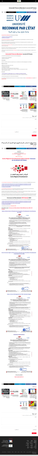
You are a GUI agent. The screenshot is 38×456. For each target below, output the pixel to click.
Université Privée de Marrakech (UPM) (7, 39)
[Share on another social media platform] (5, 12)
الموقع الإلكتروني (34, 131)
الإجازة (2, 393)
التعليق (35, 119)
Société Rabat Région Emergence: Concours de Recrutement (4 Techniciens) (23, 98)
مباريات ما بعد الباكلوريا (31, 447)
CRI (17, 191)
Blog (29, 393)
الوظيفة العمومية (32, 440)
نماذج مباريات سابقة (27, 445)
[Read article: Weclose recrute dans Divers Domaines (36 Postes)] (14, 94)
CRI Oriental (25, 198)
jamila (33, 9)
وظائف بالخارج (28, 447)
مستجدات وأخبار (28, 440)
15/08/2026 (35, 101)
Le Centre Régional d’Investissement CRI (7, 182)
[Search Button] (2, 1)
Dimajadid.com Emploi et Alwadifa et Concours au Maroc (34, 453)
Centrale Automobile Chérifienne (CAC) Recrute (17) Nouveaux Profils (23, 110)
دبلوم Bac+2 (31, 442)
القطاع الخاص (21, 393)
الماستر (35, 448)
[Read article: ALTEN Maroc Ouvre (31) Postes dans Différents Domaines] (32, 106)
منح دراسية (27, 442)
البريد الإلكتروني (16, 131)
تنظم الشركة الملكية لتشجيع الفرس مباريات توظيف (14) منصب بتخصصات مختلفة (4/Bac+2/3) (5, 98)
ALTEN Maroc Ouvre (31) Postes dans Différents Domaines (33, 110)
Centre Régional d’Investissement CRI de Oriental (19, 153)
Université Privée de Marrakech (6, 35)
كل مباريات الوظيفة (31, 445)
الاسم (35, 128)
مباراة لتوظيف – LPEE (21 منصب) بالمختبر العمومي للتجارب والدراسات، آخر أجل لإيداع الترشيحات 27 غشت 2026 (32, 99)
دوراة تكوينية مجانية (31, 443)
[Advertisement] (19, 3)
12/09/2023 (29, 9)
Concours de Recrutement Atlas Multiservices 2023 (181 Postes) (17, 208)
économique (15, 50)
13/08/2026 (17, 99)
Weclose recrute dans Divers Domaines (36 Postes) (14, 98)
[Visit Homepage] (19, 1)
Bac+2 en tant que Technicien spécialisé (35, 441)
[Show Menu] (35, 1)
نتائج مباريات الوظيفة (27, 443)
